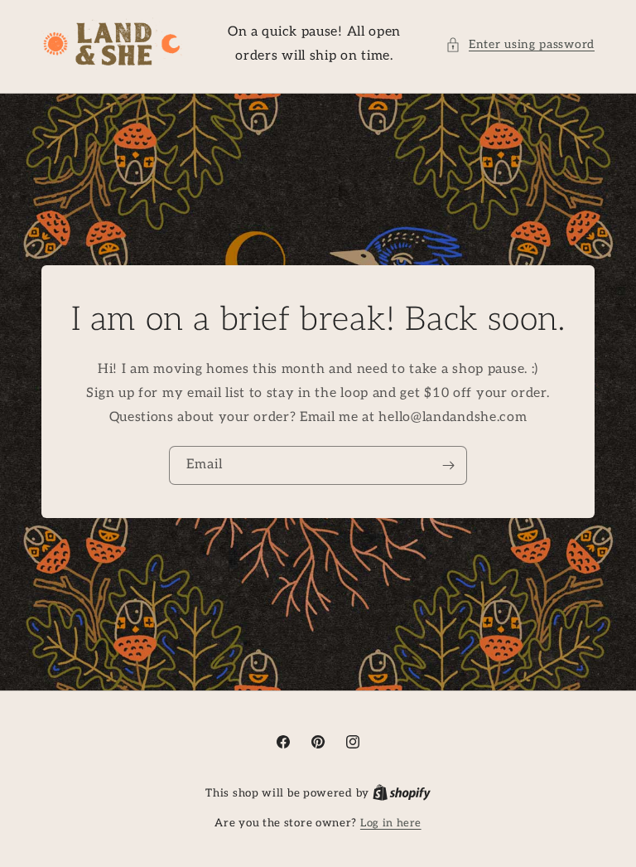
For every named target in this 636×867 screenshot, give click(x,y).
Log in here (391, 823)
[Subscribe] (448, 466)
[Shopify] (402, 793)
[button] (520, 44)
